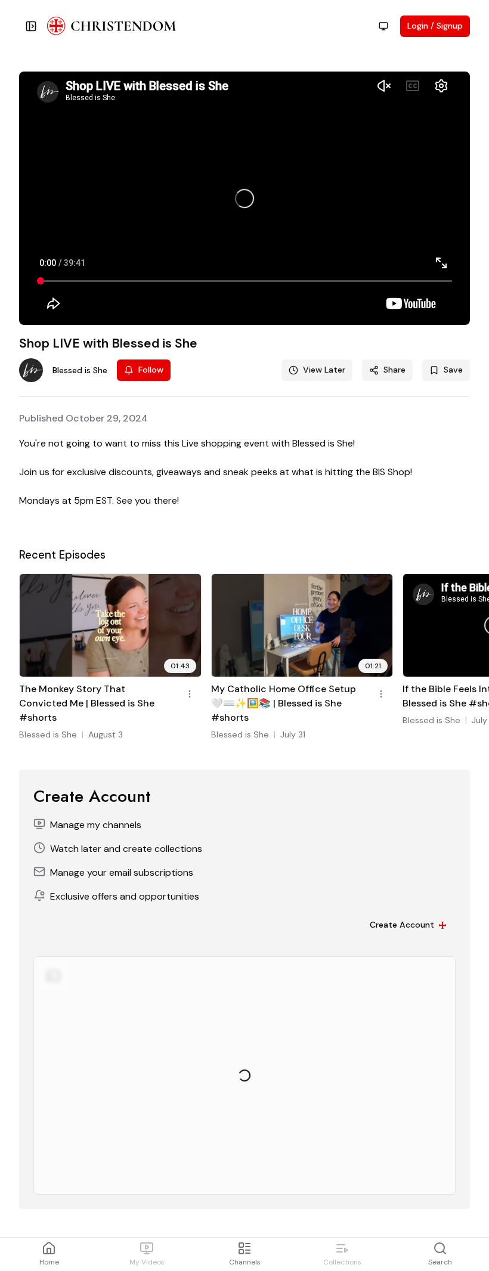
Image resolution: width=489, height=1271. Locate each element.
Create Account (402, 924)
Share (394, 369)
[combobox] (383, 26)
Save (453, 369)
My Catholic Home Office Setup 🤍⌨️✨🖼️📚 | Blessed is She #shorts (283, 703)
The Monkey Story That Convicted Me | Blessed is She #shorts (86, 703)
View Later (324, 369)
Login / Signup (435, 25)
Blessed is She (48, 734)
